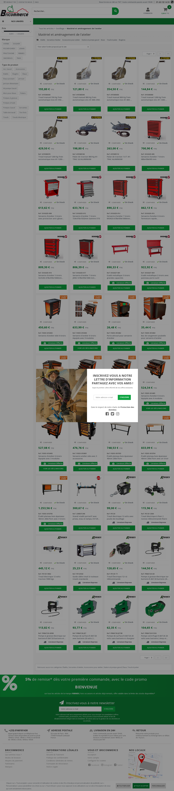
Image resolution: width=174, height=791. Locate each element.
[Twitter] (112, 414)
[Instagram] (117, 414)
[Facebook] (107, 414)
